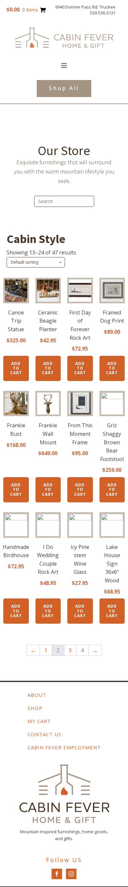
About (37, 695)
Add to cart (16, 368)
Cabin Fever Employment (64, 747)
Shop (35, 708)
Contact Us (44, 734)
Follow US (64, 860)
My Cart (39, 721)
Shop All (64, 88)
